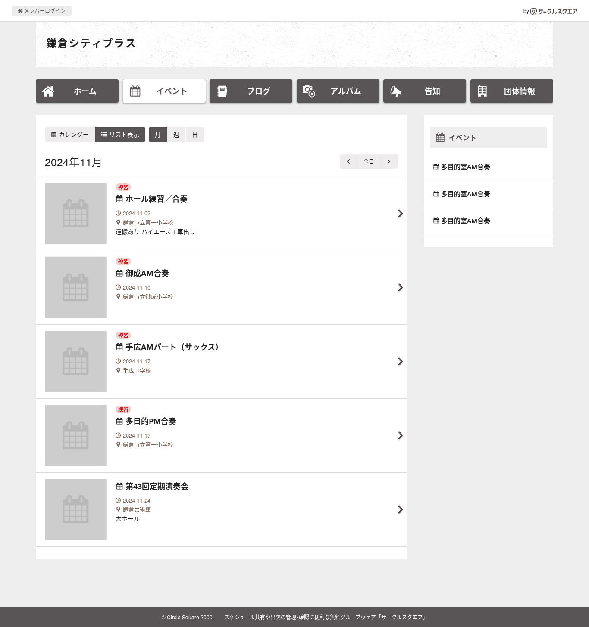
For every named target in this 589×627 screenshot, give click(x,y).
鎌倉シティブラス (91, 43)
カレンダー (73, 134)
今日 (368, 161)
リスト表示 (123, 134)
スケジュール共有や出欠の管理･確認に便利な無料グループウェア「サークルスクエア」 (326, 617)
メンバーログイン (44, 10)
